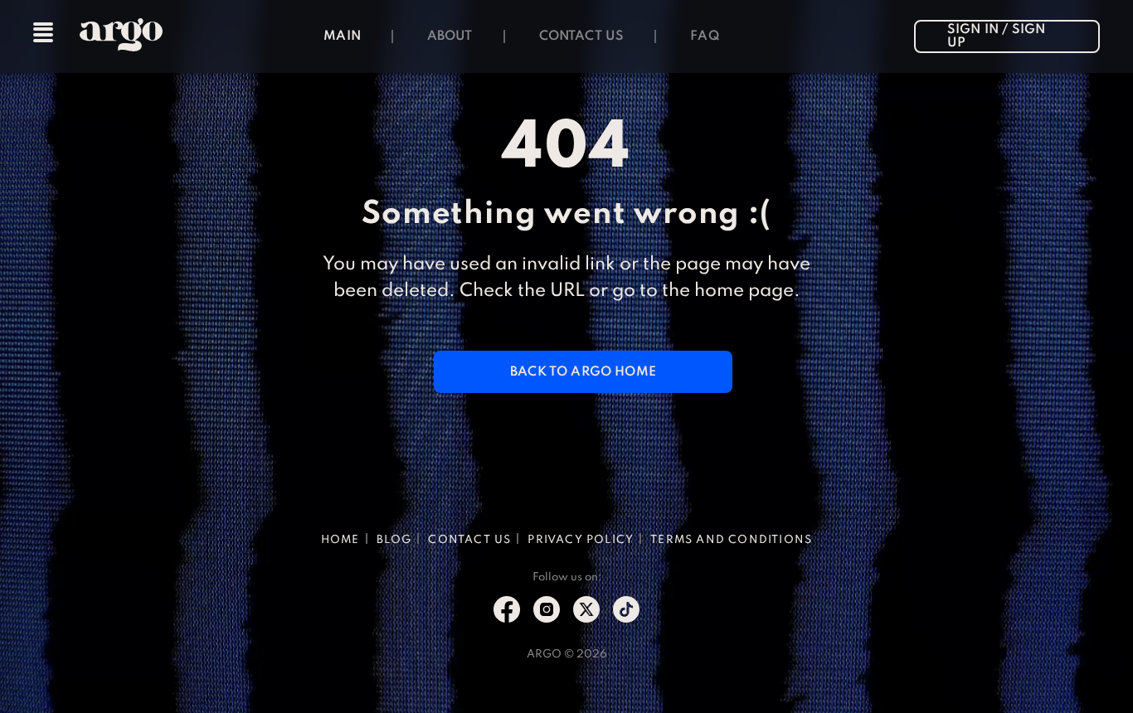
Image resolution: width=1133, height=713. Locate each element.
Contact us (582, 36)
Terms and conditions (731, 540)
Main (342, 36)
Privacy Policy (581, 540)
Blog (394, 540)
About (450, 36)
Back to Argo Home (583, 372)
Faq (704, 36)
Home (340, 540)
